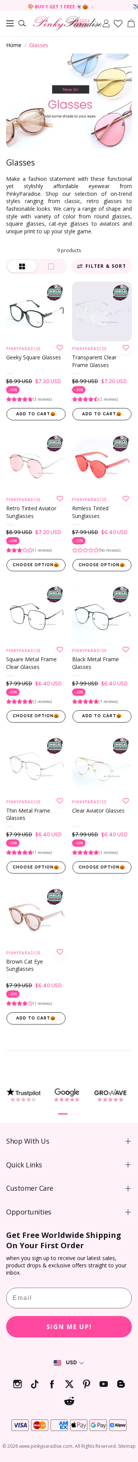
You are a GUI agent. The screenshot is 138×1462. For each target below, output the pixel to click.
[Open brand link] (23, 1095)
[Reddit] (69, 1401)
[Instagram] (17, 1384)
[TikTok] (35, 1384)
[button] (10, 23)
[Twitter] (69, 1384)
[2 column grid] (22, 266)
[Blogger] (121, 1384)
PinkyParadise (23, 348)
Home (13, 45)
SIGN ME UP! (69, 1327)
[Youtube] (104, 1384)
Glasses (38, 45)
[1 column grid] (51, 266)
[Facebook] (52, 1384)
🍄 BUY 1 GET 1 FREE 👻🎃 (45, 7)
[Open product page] (36, 311)
